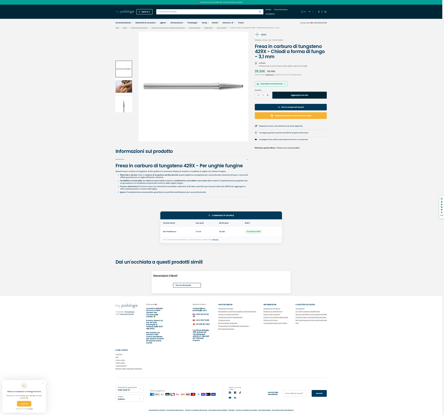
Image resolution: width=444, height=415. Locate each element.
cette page (215, 239)
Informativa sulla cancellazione (283, 410)
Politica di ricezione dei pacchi (275, 317)
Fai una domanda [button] (183, 285)
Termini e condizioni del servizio (196, 410)
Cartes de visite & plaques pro (230, 317)
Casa (117, 28)
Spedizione (269, 75)
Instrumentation (194, 28)
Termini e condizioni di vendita (246, 410)
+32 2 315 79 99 (202, 320)
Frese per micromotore (139, 28)
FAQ (297, 323)
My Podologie (129, 312)
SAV (117, 357)
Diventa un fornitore (271, 309)
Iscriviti (319, 393)
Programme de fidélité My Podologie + (233, 326)
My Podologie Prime (226, 329)
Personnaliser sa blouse (227, 323)
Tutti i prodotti (222, 28)
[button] (325, 11)
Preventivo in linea (225, 309)
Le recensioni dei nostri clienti (275, 323)
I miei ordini (120, 363)
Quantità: (258, 90)
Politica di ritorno (270, 320)
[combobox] (209, 11)
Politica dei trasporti (271, 314)
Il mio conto (120, 360)
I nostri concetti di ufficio (228, 314)
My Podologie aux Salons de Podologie (311, 320)
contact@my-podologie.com (200, 309)
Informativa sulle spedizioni (218, 410)
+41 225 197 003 (202, 324)
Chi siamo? (300, 309)
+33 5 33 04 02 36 (201, 315)
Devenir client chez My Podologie (128, 369)
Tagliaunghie (208, 28)
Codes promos (224, 320)
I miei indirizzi (121, 366)
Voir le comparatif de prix (292, 107)
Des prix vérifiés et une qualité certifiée (311, 314)
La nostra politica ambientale (308, 311)
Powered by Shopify (127, 314)
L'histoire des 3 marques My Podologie (311, 317)
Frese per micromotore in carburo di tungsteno (168, 28)
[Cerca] (260, 11)
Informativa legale (264, 410)
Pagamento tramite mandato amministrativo (237, 311)
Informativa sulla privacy (175, 410)
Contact (118, 354)
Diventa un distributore (272, 311)
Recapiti (231, 410)
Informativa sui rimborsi (157, 410)
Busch (125, 28)
